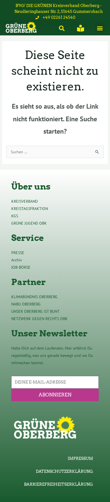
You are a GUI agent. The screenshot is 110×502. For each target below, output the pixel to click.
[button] (100, 28)
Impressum (80, 458)
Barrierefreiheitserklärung (58, 484)
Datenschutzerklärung (64, 471)
